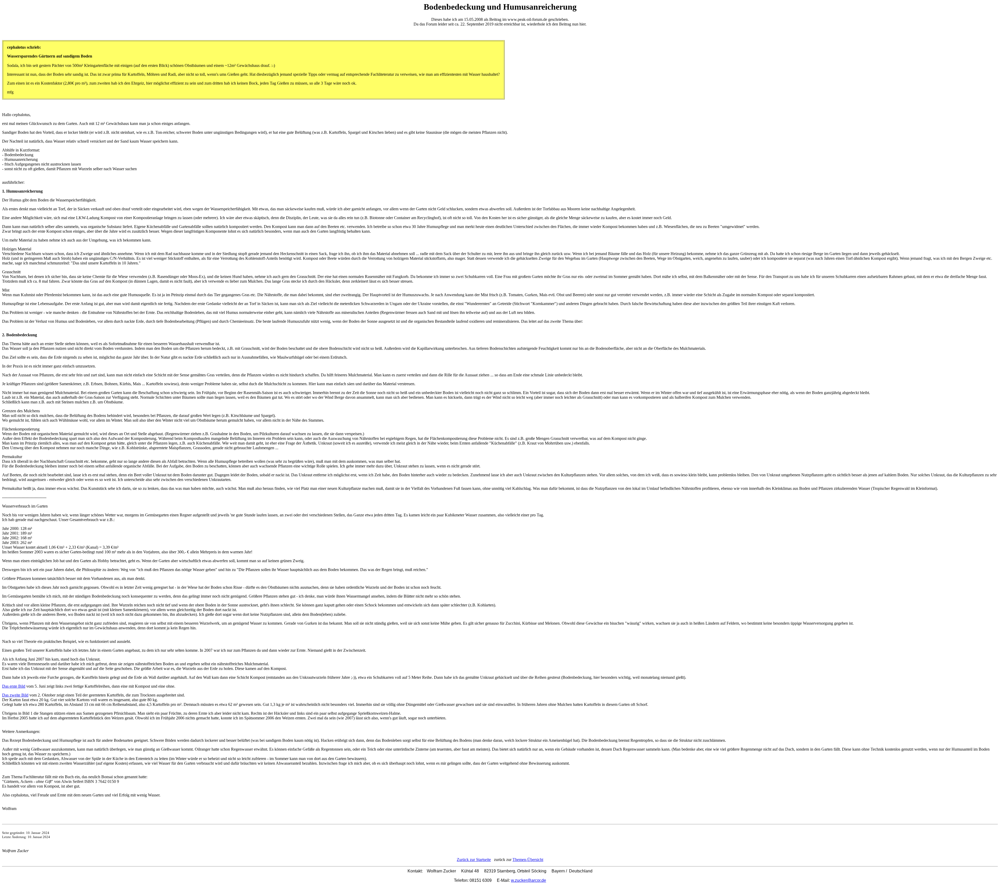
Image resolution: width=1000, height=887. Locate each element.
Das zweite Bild (15, 695)
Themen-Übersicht (527, 859)
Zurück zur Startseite (474, 859)
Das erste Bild (13, 686)
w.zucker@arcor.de (528, 880)
